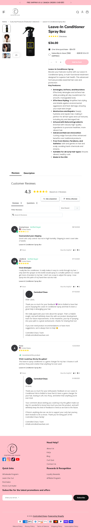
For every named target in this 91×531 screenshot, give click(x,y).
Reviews (15, 173)
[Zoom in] (29, 41)
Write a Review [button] (71, 199)
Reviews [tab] (15, 203)
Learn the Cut (8, 478)
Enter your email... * (12, 498)
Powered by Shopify (56, 516)
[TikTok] (13, 460)
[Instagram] (9, 460)
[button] (20, 2)
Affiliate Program (54, 478)
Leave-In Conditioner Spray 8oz (30, 244)
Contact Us (51, 464)
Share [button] (24, 250)
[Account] (82, 12)
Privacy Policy (30, 526)
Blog (48, 456)
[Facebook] (4, 460)
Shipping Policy (56, 526)
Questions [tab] (31, 203)
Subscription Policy (71, 526)
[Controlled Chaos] (15, 12)
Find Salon (6, 482)
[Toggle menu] (3, 12)
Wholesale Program (10, 474)
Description (29, 173)
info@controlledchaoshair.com (37, 335)
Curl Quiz (50, 460)
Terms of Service (43, 526)
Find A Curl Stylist (9, 486)
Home (4, 22)
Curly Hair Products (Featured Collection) (24, 22)
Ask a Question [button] (51, 199)
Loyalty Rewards (53, 474)
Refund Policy (18, 526)
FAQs (49, 452)
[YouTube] (18, 460)
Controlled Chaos (40, 516)
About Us (50, 448)
